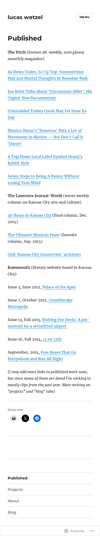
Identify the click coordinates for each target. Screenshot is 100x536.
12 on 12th (52, 339)
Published (17, 478)
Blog (12, 512)
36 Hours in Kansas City (29, 215)
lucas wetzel (25, 17)
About (13, 501)
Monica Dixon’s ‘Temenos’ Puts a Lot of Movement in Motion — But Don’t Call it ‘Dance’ (45, 137)
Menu (85, 17)
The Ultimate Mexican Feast (34, 234)
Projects (15, 489)
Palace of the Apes (59, 287)
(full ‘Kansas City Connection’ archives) (44, 254)
